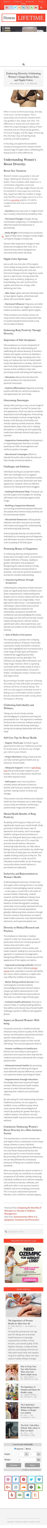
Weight (8, 1459)
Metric (28, 1449)
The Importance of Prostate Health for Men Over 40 (20, 1322)
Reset (32, 1465)
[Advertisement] (23, 47)
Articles (33, 83)
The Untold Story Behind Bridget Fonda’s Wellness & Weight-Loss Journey (30, 1408)
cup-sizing (15, 200)
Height (7, 1454)
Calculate (13, 1465)
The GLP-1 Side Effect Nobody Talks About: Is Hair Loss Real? (30, 1428)
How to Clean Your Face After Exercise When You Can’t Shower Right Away (29, 1370)
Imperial (19, 1449)
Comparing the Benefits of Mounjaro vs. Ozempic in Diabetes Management (22, 1210)
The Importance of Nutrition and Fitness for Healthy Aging (30, 1390)
